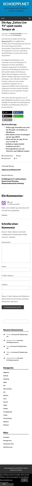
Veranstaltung (7, 418)
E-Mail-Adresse (8, 275)
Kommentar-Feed (8, 444)
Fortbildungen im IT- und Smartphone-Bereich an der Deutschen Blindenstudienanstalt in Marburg (14, 181)
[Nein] (11, 484)
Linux (4, 398)
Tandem (5, 408)
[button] (7, 112)
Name (4, 266)
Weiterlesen (17, 480)
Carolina (19, 470)
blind (19, 156)
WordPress (19, 468)
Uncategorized (7, 412)
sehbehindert (7, 158)
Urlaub (5, 415)
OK (24, 480)
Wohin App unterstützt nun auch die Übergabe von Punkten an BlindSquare (18, 129)
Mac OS (5, 402)
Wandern (6, 421)
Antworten (4, 215)
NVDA (5, 405)
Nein (4, 484)
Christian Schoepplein (16, 33)
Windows (6, 425)
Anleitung (6, 379)
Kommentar (6, 242)
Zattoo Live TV (6, 41)
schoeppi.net (16, 4)
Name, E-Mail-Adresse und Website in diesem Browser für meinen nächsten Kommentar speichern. (15, 299)
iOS (12, 35)
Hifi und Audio (7, 389)
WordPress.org (7, 447)
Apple (5, 382)
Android (5, 375)
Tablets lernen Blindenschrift (11, 170)
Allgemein (6, 372)
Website (4, 284)
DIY (4, 385)
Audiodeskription (8, 156)
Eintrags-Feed (7, 440)
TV (16, 158)
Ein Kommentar (17, 35)
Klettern (5, 395)
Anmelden (6, 437)
